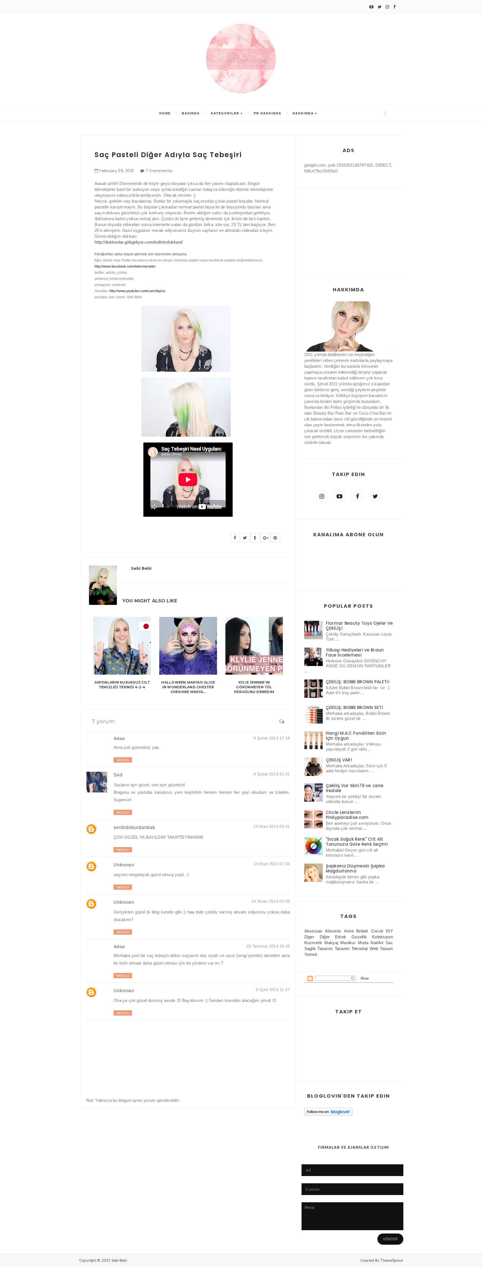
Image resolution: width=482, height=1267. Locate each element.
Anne (349, 931)
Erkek (340, 936)
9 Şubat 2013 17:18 (272, 738)
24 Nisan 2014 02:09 (271, 901)
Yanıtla (122, 760)
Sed (118, 775)
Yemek (311, 954)
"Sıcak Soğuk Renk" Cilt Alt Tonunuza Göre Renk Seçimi (357, 841)
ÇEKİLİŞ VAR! (339, 760)
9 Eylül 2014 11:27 (273, 989)
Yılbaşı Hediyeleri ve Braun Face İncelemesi (355, 652)
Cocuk (377, 931)
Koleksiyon (382, 936)
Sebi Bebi (119, 1260)
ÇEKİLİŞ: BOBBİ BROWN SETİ (354, 707)
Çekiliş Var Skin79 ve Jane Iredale (355, 788)
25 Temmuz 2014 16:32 (268, 946)
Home (165, 113)
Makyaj (331, 942)
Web (374, 948)
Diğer (325, 936)
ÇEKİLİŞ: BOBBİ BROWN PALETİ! (357, 682)
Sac (389, 942)
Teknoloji (359, 948)
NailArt (376, 942)
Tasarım (325, 948)
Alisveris (333, 931)
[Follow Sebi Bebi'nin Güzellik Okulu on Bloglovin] (328, 1111)
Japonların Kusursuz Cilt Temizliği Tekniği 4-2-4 (122, 684)
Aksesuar (313, 931)
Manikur (348, 942)
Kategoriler (225, 113)
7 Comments (159, 171)
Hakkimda (303, 113)
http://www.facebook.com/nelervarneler (125, 266)
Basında (191, 113)
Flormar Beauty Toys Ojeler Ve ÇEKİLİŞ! (359, 625)
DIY (389, 931)
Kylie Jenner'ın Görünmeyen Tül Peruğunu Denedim (254, 687)
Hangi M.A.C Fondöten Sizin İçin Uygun (356, 735)
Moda (363, 942)
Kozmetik (313, 942)
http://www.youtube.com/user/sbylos (137, 291)
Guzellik (359, 936)
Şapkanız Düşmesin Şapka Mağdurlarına (355, 868)
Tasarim (342, 948)
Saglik (310, 948)
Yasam (386, 948)
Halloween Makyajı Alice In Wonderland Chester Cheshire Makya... (188, 687)
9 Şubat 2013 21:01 (272, 774)
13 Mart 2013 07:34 (272, 864)
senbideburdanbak (134, 827)
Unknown (124, 864)
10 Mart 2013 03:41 (272, 826)
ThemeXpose (391, 1260)
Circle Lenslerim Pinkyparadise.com (347, 814)
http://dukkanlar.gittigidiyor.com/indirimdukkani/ (139, 242)
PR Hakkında (267, 113)
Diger (309, 936)
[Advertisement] (348, 226)
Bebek (362, 931)
